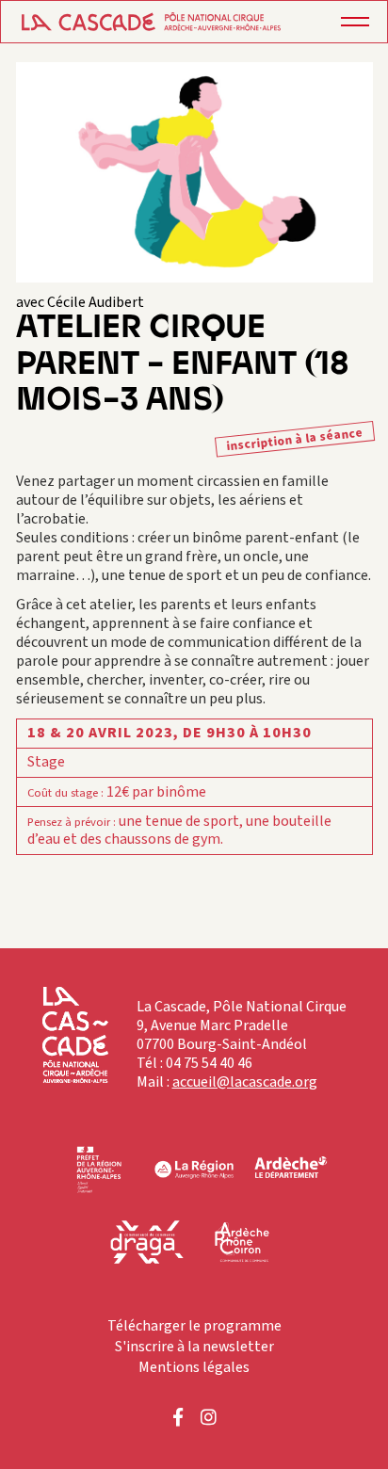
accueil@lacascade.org (244, 1082)
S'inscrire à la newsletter (194, 1346)
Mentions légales (194, 1367)
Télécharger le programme (194, 1326)
